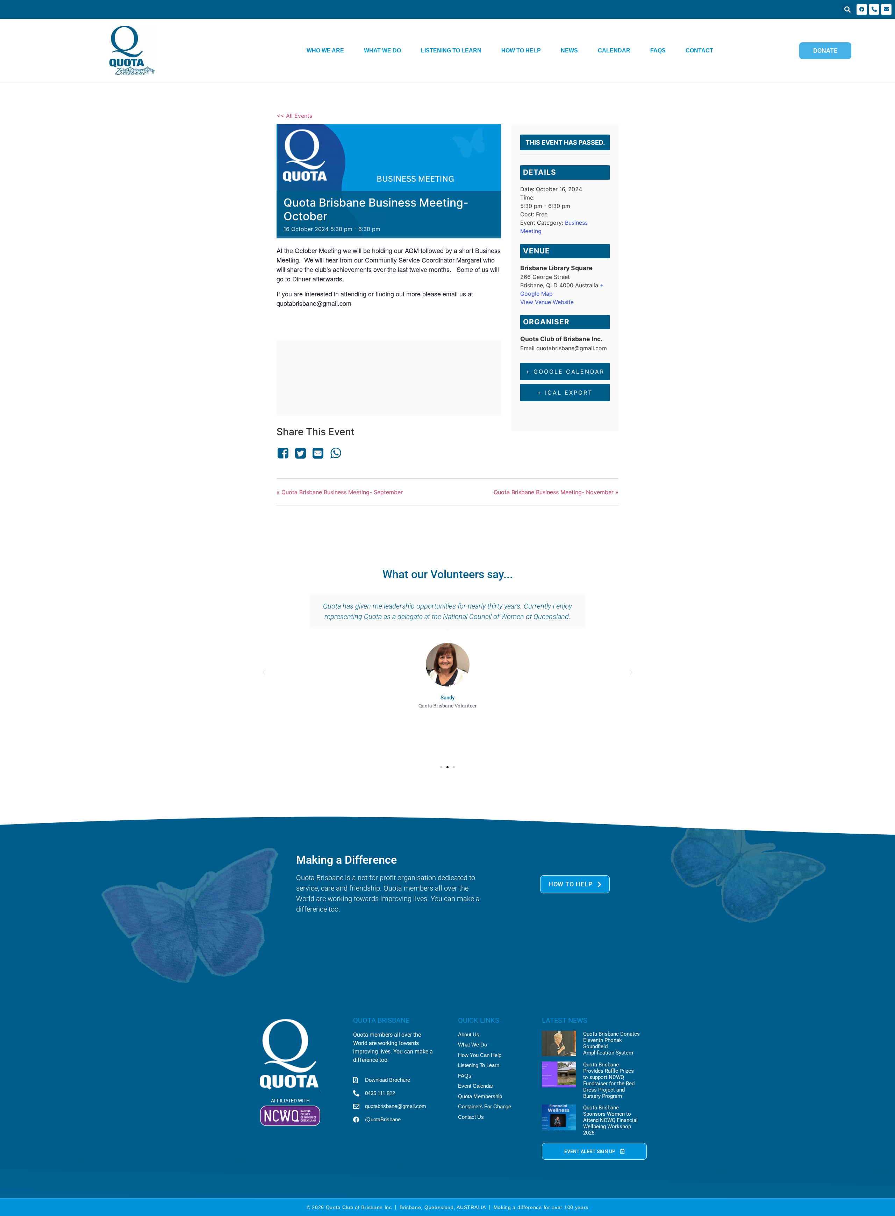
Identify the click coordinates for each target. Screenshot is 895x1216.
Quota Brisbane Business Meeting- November (556, 492)
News (569, 50)
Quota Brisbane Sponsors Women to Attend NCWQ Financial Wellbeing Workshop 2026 (610, 1120)
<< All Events (294, 115)
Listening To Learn (451, 50)
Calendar (614, 50)
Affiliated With (290, 1100)
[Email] (318, 453)
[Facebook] (862, 9)
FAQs (658, 50)
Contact (699, 50)
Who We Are (325, 50)
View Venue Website (547, 301)
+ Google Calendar (565, 371)
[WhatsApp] (335, 453)
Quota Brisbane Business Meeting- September (340, 492)
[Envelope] (886, 9)
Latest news (564, 1020)
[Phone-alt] (874, 9)
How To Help (521, 50)
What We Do (382, 50)
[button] (847, 9)
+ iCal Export (565, 392)
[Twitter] (300, 453)
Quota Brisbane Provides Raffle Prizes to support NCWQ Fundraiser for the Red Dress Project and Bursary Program (609, 1080)
